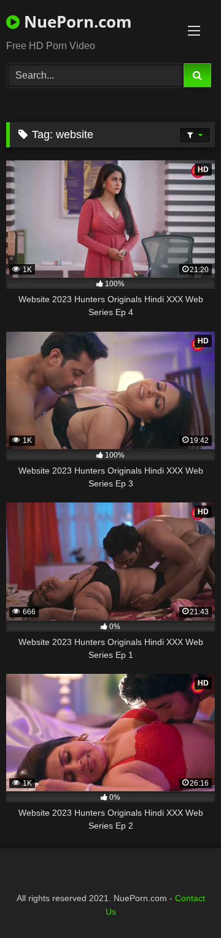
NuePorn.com (76, 21)
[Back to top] (182, 901)
